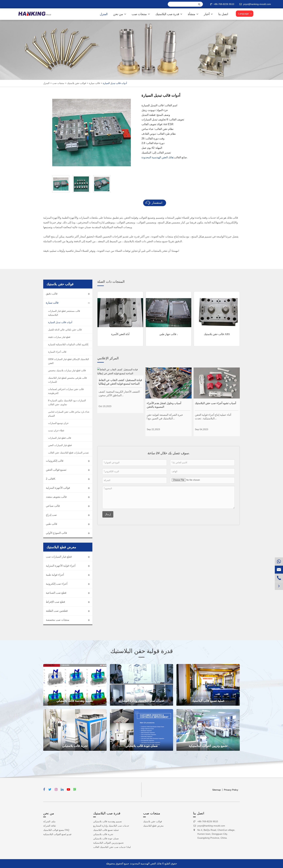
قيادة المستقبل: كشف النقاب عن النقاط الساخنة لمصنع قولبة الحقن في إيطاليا (120, 382)
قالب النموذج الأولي (56, 532)
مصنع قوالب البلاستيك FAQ (56, 830)
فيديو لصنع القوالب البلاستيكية (57, 834)
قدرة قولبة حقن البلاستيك (141, 651)
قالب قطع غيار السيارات (59, 438)
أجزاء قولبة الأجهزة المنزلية (60, 565)
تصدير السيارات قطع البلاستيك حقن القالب (68, 452)
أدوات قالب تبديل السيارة (115, 83)
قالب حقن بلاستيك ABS (217, 334)
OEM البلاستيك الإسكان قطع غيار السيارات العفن (68, 361)
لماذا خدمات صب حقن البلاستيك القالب (112, 847)
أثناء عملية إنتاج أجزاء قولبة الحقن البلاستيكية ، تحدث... (213, 416)
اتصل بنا (223, 14)
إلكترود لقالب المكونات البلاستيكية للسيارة (68, 344)
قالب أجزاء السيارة (57, 351)
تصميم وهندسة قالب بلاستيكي (75, 700)
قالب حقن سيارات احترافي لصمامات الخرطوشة (66, 391)
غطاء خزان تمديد (56, 430)
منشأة (192, 14)
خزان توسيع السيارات (58, 423)
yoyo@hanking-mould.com (211, 825)
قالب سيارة (94, 83)
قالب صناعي (53, 505)
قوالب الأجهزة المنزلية (58, 487)
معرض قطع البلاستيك (153, 825)
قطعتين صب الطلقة (57, 610)
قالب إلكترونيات (54, 460)
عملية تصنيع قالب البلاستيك (208, 700)
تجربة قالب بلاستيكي (75, 745)
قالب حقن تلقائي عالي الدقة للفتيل (65, 329)
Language (243, 13)
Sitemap (216, 789)
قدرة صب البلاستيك (167, 14)
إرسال (108, 514)
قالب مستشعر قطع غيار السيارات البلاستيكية (64, 313)
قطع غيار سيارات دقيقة (59, 337)
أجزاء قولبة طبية (55, 574)
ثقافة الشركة (49, 825)
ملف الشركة (49, 821)
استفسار (156, 202)
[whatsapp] (279, 561)
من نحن (118, 14)
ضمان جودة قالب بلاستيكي (141, 745)
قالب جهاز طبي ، (168, 334)
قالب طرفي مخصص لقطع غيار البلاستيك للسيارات (67, 380)
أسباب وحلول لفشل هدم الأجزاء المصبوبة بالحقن (164, 405)
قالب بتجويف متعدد (56, 496)
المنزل (104, 14)
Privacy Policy (231, 789)
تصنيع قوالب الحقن (56, 469)
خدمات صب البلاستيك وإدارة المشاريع (141, 700)
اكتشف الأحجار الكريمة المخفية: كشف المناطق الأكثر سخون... (119, 393)
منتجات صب (140, 14)
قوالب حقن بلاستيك (76, 83)
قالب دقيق (51, 293)
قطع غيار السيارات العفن (60, 445)
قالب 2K (50, 478)
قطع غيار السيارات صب (59, 556)
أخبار (207, 14)
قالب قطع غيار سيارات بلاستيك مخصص (67, 370)
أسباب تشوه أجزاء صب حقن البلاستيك (215, 403)
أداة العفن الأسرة (120, 334)
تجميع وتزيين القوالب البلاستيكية (208, 745)
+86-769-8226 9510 (224, 4)
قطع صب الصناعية (56, 592)
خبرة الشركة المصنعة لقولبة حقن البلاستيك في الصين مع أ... (165, 416)
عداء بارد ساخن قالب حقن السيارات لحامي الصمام (68, 413)
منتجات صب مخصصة (57, 619)
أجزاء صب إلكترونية (56, 583)
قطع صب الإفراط (55, 601)
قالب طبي (51, 523)
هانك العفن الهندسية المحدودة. (145, 863)
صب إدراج (51, 514)
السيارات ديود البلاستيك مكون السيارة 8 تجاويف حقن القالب (67, 402)
